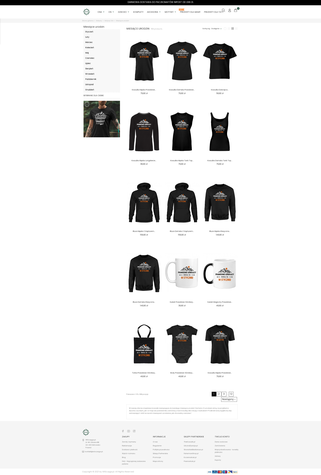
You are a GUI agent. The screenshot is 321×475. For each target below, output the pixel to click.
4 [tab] (118, 135)
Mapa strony (158, 461)
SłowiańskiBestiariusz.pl (193, 450)
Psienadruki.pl (189, 461)
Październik (90, 79)
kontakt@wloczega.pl (94, 452)
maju (151, 410)
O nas (155, 442)
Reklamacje (127, 446)
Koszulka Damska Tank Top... (219, 160)
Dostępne (215, 28)
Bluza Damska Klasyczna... (144, 302)
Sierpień (89, 68)
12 (231, 394)
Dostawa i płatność (130, 450)
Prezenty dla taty (213, 12)
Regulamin (157, 446)
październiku (162, 410)
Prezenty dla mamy (190, 11)
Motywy (171, 12)
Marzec (89, 42)
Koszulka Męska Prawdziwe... (144, 89)
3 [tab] (118, 131)
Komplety (138, 12)
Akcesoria (154, 12)
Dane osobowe (221, 442)
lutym (141, 410)
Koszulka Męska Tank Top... (181, 160)
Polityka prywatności (161, 450)
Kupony (218, 460)
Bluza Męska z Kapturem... (144, 231)
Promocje (157, 457)
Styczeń (89, 31)
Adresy (218, 456)
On (111, 12)
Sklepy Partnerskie (160, 453)
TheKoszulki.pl (189, 442)
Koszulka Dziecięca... (220, 89)
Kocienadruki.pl (190, 457)
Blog (124, 457)
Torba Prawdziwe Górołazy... (144, 373)
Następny (229, 399)
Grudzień (89, 89)
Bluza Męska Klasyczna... (219, 231)
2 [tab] (118, 126)
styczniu (132, 410)
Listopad (89, 84)
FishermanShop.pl (191, 453)
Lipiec (88, 63)
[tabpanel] (101, 129)
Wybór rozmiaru (128, 453)
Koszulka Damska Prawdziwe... (182, 89)
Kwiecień (89, 47)
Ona (101, 12)
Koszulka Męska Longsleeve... (144, 160)
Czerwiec (89, 58)
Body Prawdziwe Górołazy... (181, 373)
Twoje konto (222, 436)
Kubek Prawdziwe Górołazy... (182, 302)
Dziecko (124, 12)
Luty (87, 37)
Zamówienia (220, 446)
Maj (87, 52)
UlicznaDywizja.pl (191, 446)
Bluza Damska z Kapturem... (182, 231)
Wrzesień (89, 73)
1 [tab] (118, 121)
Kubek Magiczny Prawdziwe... (220, 302)
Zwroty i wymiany (129, 442)
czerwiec (187, 413)
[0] (235, 10)
